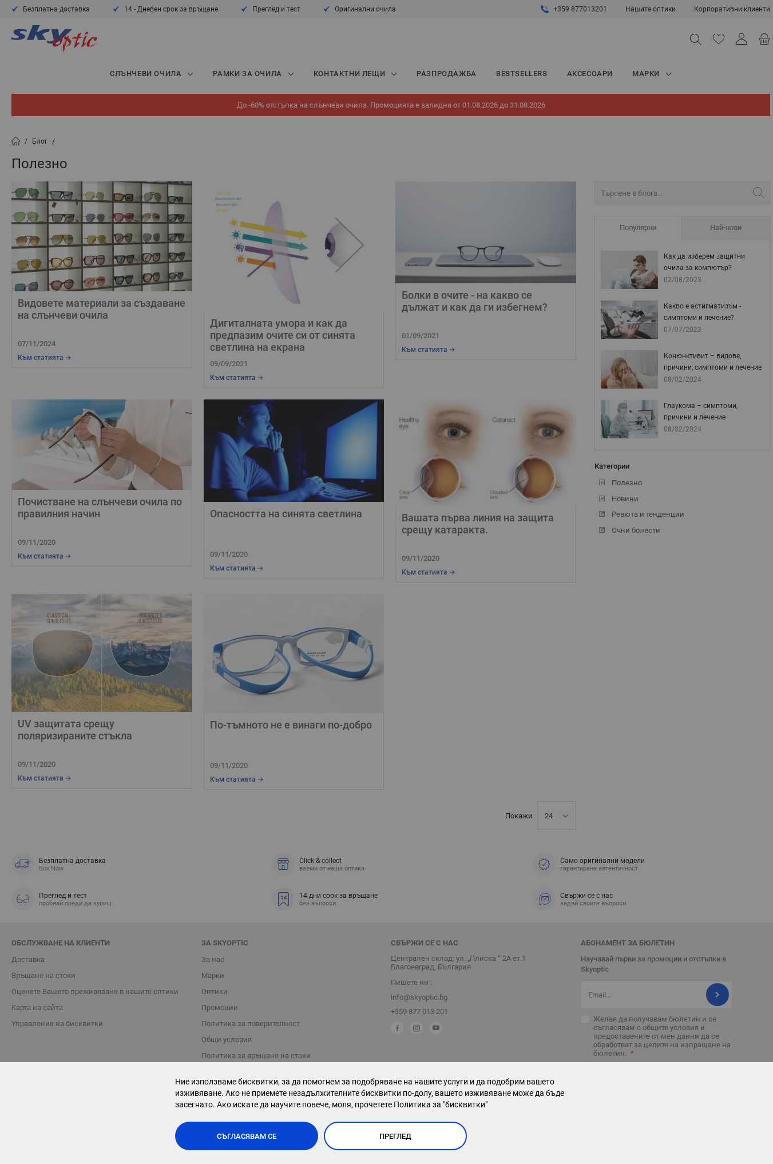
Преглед (395, 1136)
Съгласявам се (246, 1136)
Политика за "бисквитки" (440, 1104)
